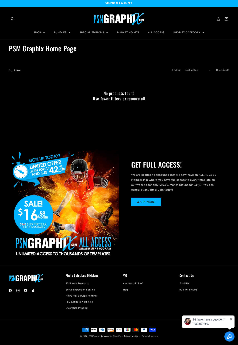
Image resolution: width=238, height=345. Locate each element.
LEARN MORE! (146, 201)
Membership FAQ (132, 283)
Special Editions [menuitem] (91, 32)
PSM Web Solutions (77, 283)
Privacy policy (131, 336)
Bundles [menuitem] (60, 32)
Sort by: (176, 70)
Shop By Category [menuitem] (186, 32)
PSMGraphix (95, 336)
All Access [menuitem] (156, 32)
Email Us (184, 283)
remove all (136, 98)
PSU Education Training (79, 301)
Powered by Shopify (111, 336)
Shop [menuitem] (37, 32)
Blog (125, 289)
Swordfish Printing (77, 307)
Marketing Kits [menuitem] (128, 32)
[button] (12, 19)
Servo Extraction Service (80, 289)
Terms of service (150, 336)
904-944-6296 (188, 289)
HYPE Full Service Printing (81, 295)
